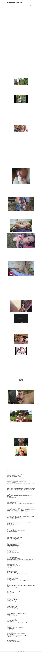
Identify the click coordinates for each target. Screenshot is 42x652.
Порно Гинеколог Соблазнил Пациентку (13, 641)
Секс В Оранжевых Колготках (11, 640)
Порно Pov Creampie (10, 639)
